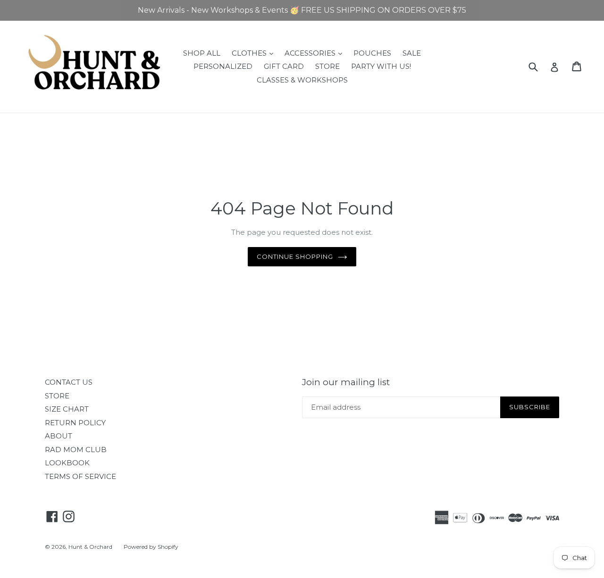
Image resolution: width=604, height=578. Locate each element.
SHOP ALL (201, 53)
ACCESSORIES (316, 53)
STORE (327, 66)
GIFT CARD (284, 66)
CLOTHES (255, 53)
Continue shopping (295, 256)
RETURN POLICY (75, 422)
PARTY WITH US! (381, 66)
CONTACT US (68, 382)
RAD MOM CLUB (76, 449)
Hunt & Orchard (90, 546)
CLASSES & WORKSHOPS (302, 79)
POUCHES (372, 53)
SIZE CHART (67, 409)
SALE (412, 53)
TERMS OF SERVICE (80, 476)
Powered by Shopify (151, 546)
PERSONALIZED (222, 66)
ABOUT (58, 435)
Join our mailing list (346, 382)
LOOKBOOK (67, 462)
